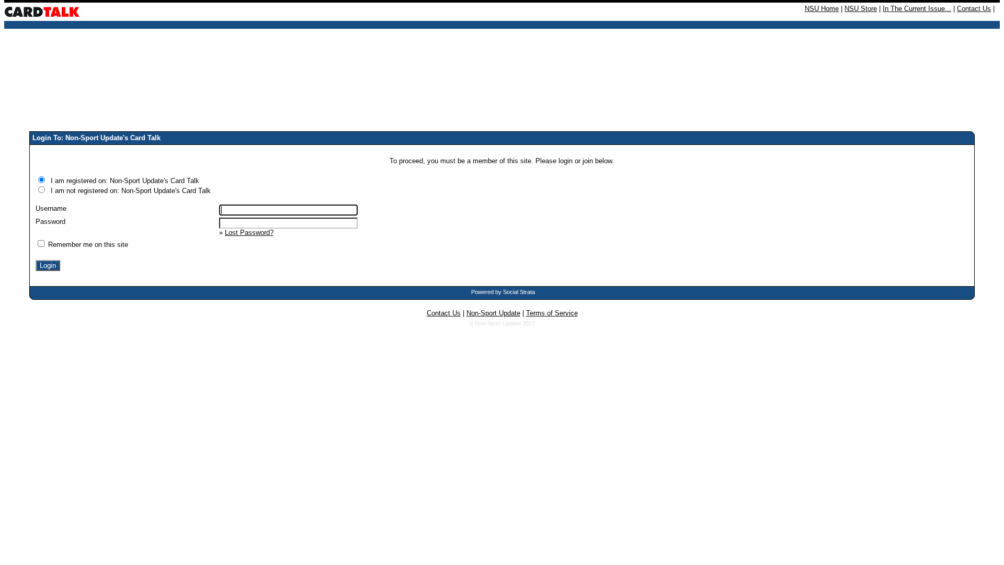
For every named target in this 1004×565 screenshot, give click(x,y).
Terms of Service (552, 313)
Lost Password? (249, 232)
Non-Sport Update (493, 313)
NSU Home (822, 9)
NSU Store (861, 9)
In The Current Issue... (917, 9)
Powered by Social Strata (503, 292)
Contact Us (974, 9)
